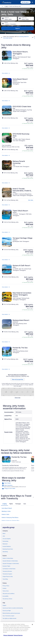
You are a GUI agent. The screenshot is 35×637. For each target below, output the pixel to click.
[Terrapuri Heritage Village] (17, 246)
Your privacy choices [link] (7, 598)
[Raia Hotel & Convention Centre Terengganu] (17, 301)
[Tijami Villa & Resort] (17, 219)
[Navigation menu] (32, 2)
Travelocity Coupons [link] (7, 573)
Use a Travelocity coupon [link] (8, 615)
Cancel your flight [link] (7, 610)
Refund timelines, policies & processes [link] (11, 613)
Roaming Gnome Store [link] (8, 549)
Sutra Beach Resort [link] (7, 508)
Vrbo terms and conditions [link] (8, 593)
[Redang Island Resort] (17, 328)
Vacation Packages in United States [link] (11, 563)
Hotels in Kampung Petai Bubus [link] (10, 517)
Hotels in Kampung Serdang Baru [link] (10, 520)
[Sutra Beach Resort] (17, 87)
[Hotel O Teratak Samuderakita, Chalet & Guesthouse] (17, 194)
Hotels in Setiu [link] (5, 514)
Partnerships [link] (5, 541)
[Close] (32, 624)
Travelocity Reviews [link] (7, 571)
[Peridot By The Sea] (17, 356)
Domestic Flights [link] (6, 566)
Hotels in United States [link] (8, 558)
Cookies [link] (4, 588)
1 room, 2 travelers (10, 24)
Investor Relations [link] (7, 546)
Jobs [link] (4, 536)
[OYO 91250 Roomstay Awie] (17, 142)
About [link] (4, 533)
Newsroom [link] (5, 543)
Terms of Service (18, 635)
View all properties (17, 379)
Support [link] (4, 605)
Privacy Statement (8, 635)
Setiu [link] (6, 6)
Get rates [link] (30, 200)
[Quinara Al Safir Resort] (17, 274)
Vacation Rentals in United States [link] (10, 560)
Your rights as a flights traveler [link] (9, 618)
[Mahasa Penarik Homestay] (17, 169)
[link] (17, 483)
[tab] (4, 504)
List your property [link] (7, 538)
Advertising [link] (5, 551)
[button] (17, 73)
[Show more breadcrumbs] (2, 6)
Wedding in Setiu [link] (6, 511)
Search (17, 28)
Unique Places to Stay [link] (8, 576)
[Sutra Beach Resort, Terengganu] (17, 60)
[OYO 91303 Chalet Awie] (17, 115)
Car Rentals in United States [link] (9, 568)
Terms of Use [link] (6, 591)
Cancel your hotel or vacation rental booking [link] (13, 608)
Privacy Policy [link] (6, 585)
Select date (8, 19)
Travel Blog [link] (5, 579)
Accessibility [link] (5, 596)
